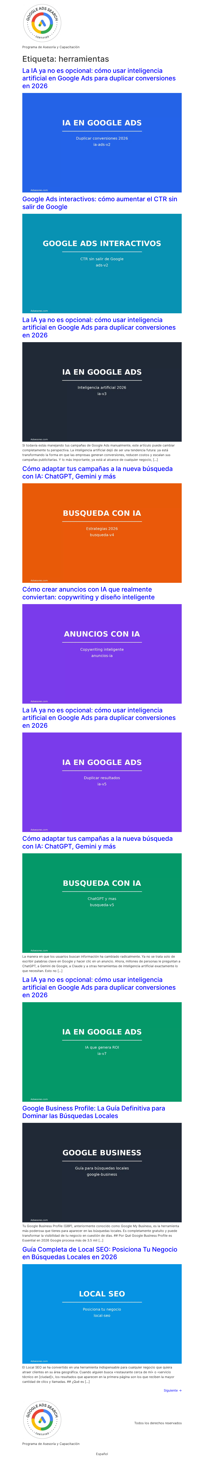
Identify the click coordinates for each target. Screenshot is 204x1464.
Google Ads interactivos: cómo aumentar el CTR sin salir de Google (99, 202)
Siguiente (173, 1390)
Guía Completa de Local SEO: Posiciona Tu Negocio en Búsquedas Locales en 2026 (99, 1253)
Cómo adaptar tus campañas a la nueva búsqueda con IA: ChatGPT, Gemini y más (97, 472)
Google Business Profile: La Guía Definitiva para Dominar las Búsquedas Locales (93, 1112)
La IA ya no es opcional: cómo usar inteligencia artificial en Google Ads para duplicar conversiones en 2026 (99, 78)
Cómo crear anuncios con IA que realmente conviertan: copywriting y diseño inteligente (88, 593)
